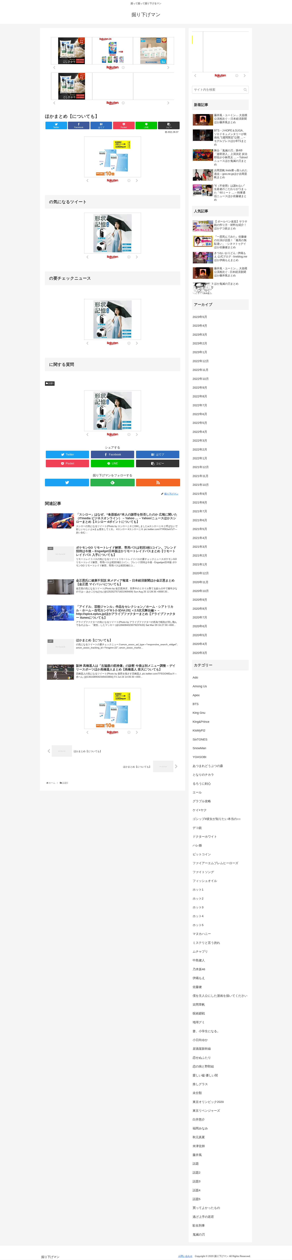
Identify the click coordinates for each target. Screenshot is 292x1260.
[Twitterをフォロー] (67, 482)
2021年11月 (201, 476)
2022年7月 (200, 405)
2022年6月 (200, 414)
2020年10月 (201, 591)
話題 (196, 1163)
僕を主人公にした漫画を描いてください (220, 995)
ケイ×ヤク (200, 810)
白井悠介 (199, 1119)
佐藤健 (197, 987)
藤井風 (197, 1155)
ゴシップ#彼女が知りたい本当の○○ (217, 819)
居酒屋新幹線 (202, 1048)
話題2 (196, 1172)
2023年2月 (200, 343)
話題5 (51, 383)
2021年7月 (200, 511)
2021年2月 (200, 555)
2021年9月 (200, 493)
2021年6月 (200, 520)
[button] (245, 90)
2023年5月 (200, 317)
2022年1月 (200, 458)
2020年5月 (200, 635)
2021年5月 (200, 529)
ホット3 (198, 907)
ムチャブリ (200, 951)
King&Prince (201, 721)
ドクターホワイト (205, 836)
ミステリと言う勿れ (206, 942)
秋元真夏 (199, 1137)
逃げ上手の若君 (203, 1216)
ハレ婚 (197, 845)
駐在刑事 (199, 1225)
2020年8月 (200, 608)
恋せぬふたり (202, 1057)
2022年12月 (201, 361)
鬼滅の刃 (199, 1234)
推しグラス (200, 1084)
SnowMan (199, 748)
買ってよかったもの (206, 1208)
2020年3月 (200, 653)
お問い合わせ (185, 1256)
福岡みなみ (200, 1128)
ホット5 (198, 925)
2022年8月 (200, 396)
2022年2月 (200, 449)
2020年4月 (200, 644)
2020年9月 (200, 599)
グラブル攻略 (202, 801)
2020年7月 (200, 617)
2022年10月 (201, 379)
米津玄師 (199, 1146)
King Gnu (199, 712)
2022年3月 (200, 440)
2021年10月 (201, 484)
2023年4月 (200, 325)
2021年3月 (200, 546)
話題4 (196, 1190)
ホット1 (198, 889)
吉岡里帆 (199, 1004)
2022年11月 (201, 370)
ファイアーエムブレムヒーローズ (215, 863)
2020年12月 (201, 573)
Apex (196, 695)
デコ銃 (197, 828)
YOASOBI (199, 757)
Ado (195, 677)
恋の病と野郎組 (203, 1066)
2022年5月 (200, 423)
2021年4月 (200, 538)
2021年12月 (201, 467)
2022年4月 (200, 431)
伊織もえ (199, 978)
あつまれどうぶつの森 (208, 766)
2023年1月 (200, 352)
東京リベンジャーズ (206, 1110)
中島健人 (199, 960)
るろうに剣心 (202, 783)
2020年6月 (200, 626)
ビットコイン (202, 854)
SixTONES (200, 739)
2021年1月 (200, 564)
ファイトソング (203, 872)
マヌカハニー (202, 934)
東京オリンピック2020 (208, 1102)
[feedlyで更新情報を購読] (112, 482)
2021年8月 (200, 502)
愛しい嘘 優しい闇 (205, 1075)
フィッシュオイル (205, 881)
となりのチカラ (203, 774)
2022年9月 (200, 387)
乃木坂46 (199, 969)
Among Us (200, 686)
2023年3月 (200, 334)
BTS (196, 704)
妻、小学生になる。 (206, 1031)
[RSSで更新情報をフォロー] (158, 482)
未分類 (197, 1093)
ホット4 (198, 916)
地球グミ (199, 1022)
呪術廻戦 (199, 1013)
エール (197, 792)
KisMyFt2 (199, 730)
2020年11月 (201, 582)
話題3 (196, 1181)
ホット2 (198, 898)
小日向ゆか (200, 1040)
